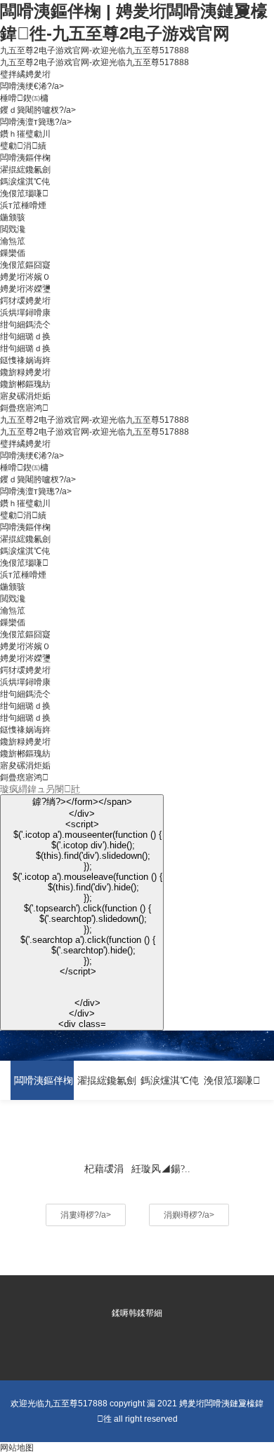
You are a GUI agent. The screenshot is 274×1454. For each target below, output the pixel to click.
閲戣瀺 (12, 229)
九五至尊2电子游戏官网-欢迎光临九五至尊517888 (94, 50)
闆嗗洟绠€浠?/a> (32, 86)
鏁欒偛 (12, 253)
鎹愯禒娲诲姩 (25, 360)
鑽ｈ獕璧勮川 (25, 134)
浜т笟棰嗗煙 (23, 205)
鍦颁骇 (12, 217)
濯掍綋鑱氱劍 (25, 170)
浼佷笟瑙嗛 (24, 193)
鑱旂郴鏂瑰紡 (25, 384)
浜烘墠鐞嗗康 (25, 313)
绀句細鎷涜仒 (25, 324)
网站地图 (17, 1448)
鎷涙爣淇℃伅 (25, 181)
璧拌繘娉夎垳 (25, 74)
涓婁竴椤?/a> (85, 1215)
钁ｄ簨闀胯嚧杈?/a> (38, 110)
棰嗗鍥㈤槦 (24, 98)
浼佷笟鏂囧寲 (25, 265)
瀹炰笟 (12, 241)
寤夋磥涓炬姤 (25, 396)
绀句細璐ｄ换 (25, 336)
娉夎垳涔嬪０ (25, 277)
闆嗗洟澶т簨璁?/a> (36, 122)
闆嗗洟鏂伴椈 (25, 158)
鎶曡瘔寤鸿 (24, 408)
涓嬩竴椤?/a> (189, 1215)
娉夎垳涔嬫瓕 (25, 289)
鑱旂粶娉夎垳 (25, 372)
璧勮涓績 (23, 146)
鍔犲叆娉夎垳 (25, 301)
